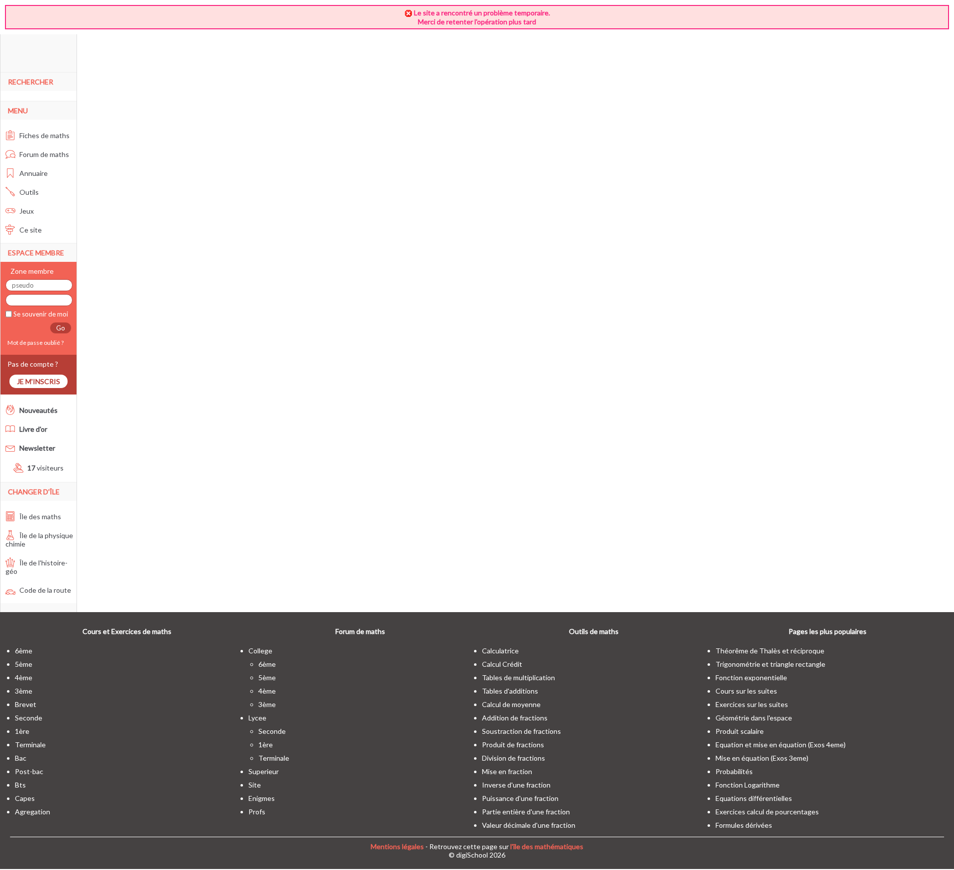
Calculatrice (500, 650)
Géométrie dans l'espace (754, 717)
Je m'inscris (38, 381)
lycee (257, 717)
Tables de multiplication (518, 677)
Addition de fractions (515, 717)
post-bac (29, 771)
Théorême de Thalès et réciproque (770, 650)
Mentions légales (397, 846)
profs (256, 811)
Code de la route (44, 590)
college (260, 650)
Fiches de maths (44, 135)
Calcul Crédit (502, 664)
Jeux (26, 211)
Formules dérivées (744, 825)
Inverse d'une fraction (516, 785)
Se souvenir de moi (40, 314)
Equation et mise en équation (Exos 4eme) (781, 744)
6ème (23, 650)
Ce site (30, 230)
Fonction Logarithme (748, 785)
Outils (28, 192)
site (254, 785)
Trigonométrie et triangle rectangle (770, 664)
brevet (25, 704)
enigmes (261, 798)
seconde (28, 717)
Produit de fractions (513, 744)
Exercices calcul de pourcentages (767, 811)
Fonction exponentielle (751, 677)
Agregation (32, 811)
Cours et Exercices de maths (126, 631)
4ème (23, 677)
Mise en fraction (507, 771)
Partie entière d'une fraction (526, 811)
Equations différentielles (754, 798)
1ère (22, 731)
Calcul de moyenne (511, 704)
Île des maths (39, 516)
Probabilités (734, 771)
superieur (263, 771)
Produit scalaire (740, 731)
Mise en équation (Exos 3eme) (762, 758)
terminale (30, 744)
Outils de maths (594, 631)
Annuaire (33, 173)
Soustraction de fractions (521, 731)
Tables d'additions (510, 691)
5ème (23, 664)
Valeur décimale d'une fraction (528, 825)
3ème (23, 691)
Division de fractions (513, 758)
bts (20, 785)
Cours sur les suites (746, 691)
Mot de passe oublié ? (34, 342)
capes (25, 798)
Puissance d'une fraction (520, 798)
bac (20, 758)
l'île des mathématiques (546, 846)
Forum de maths (43, 154)
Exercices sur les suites (752, 704)
